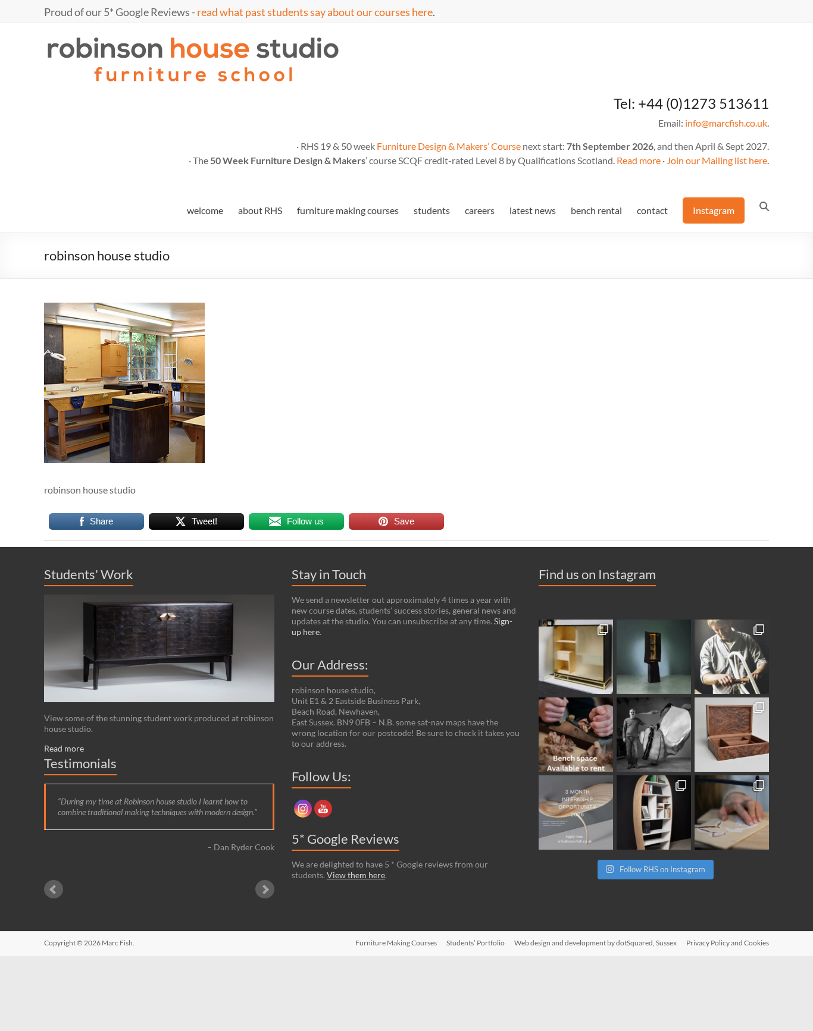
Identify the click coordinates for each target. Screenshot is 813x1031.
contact (652, 210)
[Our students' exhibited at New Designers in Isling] (576, 657)
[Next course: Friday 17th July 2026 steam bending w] (732, 657)
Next (264, 889)
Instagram (713, 210)
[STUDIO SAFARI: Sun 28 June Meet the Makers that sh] (654, 734)
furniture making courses (348, 210)
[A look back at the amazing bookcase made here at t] (654, 812)
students (432, 210)
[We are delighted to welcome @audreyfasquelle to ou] (732, 812)
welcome (205, 210)
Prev (53, 889)
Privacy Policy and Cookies (727, 942)
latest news (532, 210)
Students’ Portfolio (475, 942)
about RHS (260, 210)
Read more (639, 160)
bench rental (596, 210)
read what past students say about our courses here (315, 11)
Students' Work (88, 574)
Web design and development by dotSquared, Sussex (595, 942)
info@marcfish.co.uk (726, 122)
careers (480, 210)
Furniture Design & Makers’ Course (449, 146)
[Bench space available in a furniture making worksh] (576, 734)
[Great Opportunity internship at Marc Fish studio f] (576, 812)
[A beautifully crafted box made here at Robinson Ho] (732, 734)
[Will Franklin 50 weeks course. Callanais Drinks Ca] (654, 657)
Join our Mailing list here (717, 160)
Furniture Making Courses (396, 942)
